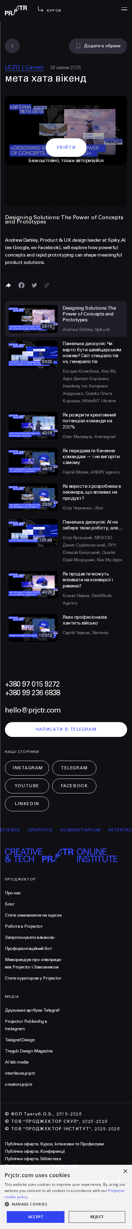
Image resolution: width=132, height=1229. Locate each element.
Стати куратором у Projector (33, 978)
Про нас (13, 893)
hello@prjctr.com (32, 710)
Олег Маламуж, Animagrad (89, 436)
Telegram (74, 768)
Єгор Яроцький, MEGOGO (87, 537)
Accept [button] (35, 1216)
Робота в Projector (23, 926)
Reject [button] (96, 1216)
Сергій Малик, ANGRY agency (91, 472)
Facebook (74, 785)
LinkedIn (27, 803)
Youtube (27, 785)
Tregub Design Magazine (29, 1051)
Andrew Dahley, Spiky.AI (86, 329)
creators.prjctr (19, 1084)
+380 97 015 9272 (32, 684)
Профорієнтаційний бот (28, 948)
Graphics (33, 830)
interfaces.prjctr (20, 1073)
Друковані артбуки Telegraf (32, 1010)
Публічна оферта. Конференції (35, 1151)
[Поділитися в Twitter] (34, 285)
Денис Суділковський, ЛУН (89, 545)
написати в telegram (66, 729)
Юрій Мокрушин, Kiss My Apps (92, 559)
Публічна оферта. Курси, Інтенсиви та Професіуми (54, 1144)
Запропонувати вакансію (30, 937)
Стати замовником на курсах (33, 915)
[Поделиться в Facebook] (21, 285)
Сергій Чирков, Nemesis (85, 632)
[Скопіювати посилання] (46, 285)
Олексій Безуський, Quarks (89, 552)
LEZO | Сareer (24, 67)
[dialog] (66, 1197)
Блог (9, 904)
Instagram (28, 768)
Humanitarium (73, 830)
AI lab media (17, 1062)
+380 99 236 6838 (32, 692)
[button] (66, 1204)
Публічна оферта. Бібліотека (33, 1158)
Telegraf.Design (20, 1040)
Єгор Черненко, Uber (83, 508)
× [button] (125, 1171)
